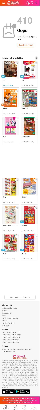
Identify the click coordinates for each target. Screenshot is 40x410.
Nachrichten (5, 325)
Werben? (5, 310)
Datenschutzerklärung (14, 402)
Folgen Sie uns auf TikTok (10, 342)
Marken (4, 315)
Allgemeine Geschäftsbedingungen (26, 400)
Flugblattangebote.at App (10, 318)
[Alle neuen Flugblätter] (36, 58)
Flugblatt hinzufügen (8, 323)
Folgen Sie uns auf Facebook (11, 335)
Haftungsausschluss (8, 400)
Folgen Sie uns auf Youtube (10, 340)
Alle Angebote (6, 313)
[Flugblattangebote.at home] (13, 3)
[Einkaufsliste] (32, 3)
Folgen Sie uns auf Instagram (11, 337)
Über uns (5, 320)
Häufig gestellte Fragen (9, 308)
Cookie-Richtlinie (27, 402)
